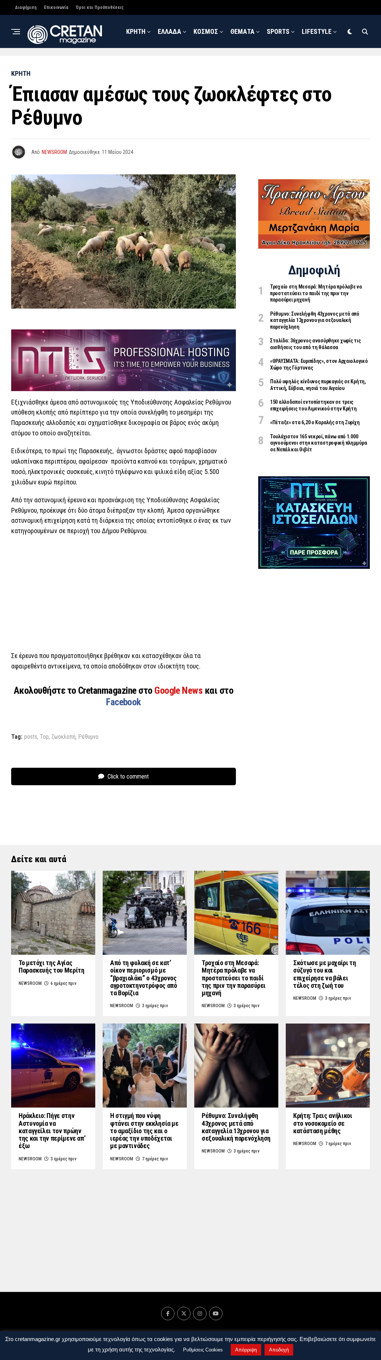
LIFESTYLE (317, 31)
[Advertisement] (123, 596)
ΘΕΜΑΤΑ (242, 31)
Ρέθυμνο (88, 737)
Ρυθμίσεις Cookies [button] (203, 1350)
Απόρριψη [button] (246, 1350)
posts (30, 737)
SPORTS (278, 31)
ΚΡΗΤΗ (135, 31)
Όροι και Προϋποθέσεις (100, 7)
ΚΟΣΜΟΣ (205, 31)
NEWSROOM (231, 66)
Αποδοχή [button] (279, 1350)
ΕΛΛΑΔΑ (169, 31)
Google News (179, 690)
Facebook (123, 702)
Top (44, 737)
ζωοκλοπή (63, 737)
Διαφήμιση (25, 7)
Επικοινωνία (56, 7)
